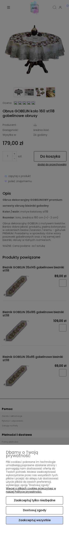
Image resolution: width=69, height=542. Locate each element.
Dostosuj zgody (34, 510)
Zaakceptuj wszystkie (35, 520)
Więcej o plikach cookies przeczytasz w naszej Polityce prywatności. (31, 490)
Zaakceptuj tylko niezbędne (34, 500)
